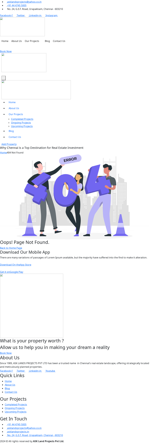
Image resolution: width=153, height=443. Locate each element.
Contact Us (59, 41)
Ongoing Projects (21, 122)
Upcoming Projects (22, 126)
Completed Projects (22, 119)
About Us (16, 41)
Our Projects (32, 41)
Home (4, 41)
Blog (47, 41)
